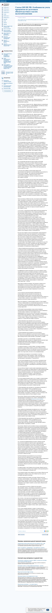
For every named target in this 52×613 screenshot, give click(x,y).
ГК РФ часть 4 (6, 12)
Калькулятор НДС (7, 88)
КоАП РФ (5, 19)
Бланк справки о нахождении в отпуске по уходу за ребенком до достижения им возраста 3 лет (8, 66)
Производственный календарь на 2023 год (9, 73)
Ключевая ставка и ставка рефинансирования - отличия (30, 565)
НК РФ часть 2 (6, 17)
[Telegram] (46, 17)
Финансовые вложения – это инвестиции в (27, 584)
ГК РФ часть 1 (6, 7)
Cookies (41, 610)
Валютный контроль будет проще (25, 571)
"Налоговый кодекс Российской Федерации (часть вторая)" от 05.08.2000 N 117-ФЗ (31, 20)
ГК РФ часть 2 (6, 9)
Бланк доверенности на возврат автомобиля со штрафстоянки (8, 55)
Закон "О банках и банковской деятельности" (7, 34)
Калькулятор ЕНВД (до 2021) (8, 84)
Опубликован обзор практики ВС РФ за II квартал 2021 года (31, 543)
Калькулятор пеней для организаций (7, 86)
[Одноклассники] (45, 17)
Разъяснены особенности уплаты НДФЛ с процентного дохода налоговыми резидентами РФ (32, 561)
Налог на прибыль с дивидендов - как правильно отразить (31, 547)
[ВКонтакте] (44, 17)
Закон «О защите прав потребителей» (8, 27)
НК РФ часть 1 (6, 15)
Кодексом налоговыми (37, 399)
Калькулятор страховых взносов (7, 81)
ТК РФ (5, 14)
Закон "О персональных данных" (6, 41)
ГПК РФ (5, 22)
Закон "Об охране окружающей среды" (8, 31)
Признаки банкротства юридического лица (27, 576)
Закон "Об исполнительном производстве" (7, 37)
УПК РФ (5, 24)
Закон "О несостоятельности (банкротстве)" (7, 44)
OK (47, 609)
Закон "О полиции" (7, 28)
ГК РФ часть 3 (6, 10)
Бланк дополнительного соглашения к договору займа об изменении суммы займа (7, 61)
